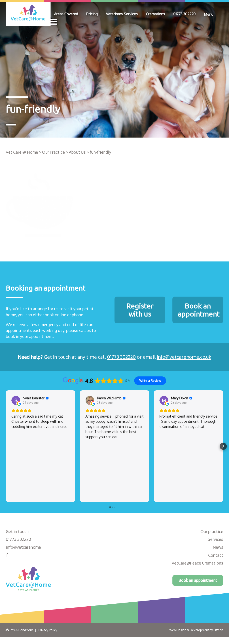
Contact (215, 555)
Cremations (155, 13)
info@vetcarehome (23, 547)
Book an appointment (197, 580)
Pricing (92, 13)
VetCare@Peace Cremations (197, 563)
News (218, 547)
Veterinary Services (122, 13)
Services (215, 539)
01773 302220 (184, 13)
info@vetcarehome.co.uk (184, 357)
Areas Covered (66, 13)
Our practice (211, 531)
